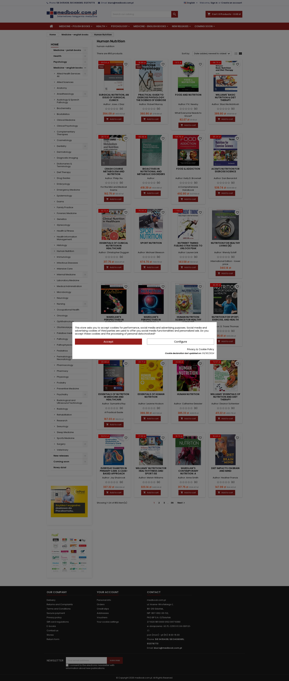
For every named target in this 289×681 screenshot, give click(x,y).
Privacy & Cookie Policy (200, 349)
